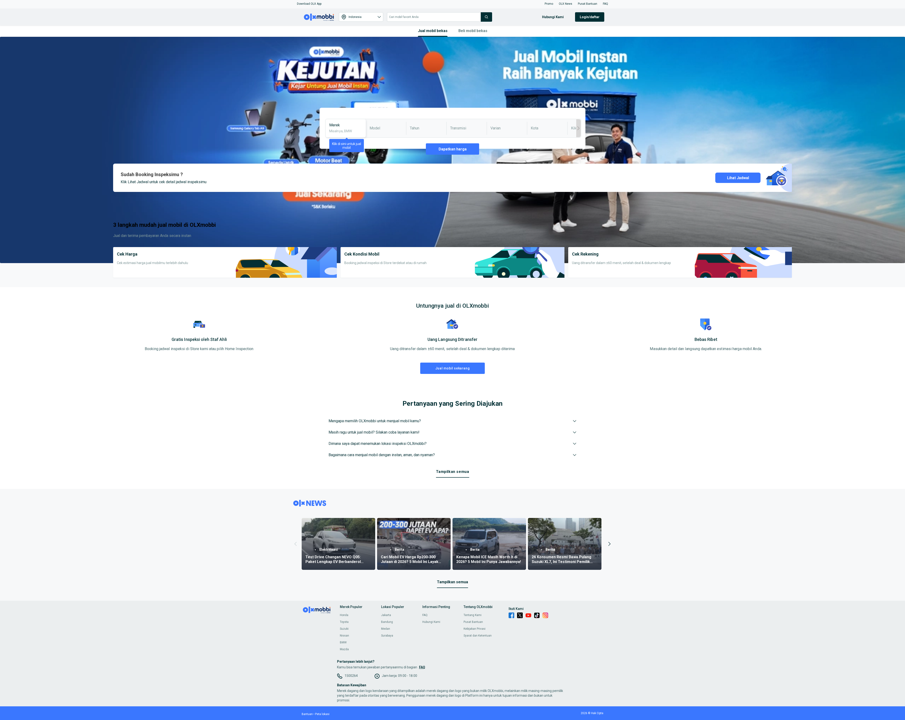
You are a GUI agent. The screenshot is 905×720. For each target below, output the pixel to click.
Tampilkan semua (452, 471)
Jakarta (386, 615)
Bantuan (307, 714)
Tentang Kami (472, 615)
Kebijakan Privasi (474, 628)
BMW (343, 642)
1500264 (351, 676)
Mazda (344, 649)
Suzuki (344, 628)
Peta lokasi (322, 714)
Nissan (344, 635)
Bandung (387, 622)
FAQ (425, 615)
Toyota (344, 622)
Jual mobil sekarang (452, 368)
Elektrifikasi (328, 549)
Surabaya (387, 635)
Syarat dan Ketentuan (478, 635)
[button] (309, 4)
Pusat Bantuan (473, 622)
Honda (344, 615)
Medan (385, 628)
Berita (399, 549)
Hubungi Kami (431, 622)
